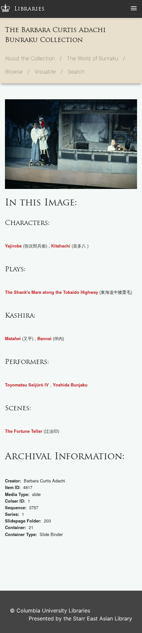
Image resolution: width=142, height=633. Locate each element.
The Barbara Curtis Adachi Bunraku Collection (55, 35)
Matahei (13, 338)
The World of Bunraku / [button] (96, 58)
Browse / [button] (17, 71)
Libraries (29, 8)
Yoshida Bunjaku (70, 385)
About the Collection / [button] (33, 58)
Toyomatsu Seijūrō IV (27, 385)
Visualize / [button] (48, 71)
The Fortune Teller (23, 431)
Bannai (44, 338)
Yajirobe (13, 246)
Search (76, 71)
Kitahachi (60, 246)
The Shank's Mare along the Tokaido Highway (51, 292)
